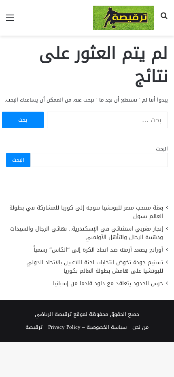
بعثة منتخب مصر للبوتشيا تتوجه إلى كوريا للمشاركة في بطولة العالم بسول (86, 212)
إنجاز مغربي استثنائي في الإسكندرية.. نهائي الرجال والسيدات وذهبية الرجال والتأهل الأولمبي (86, 233)
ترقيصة (33, 327)
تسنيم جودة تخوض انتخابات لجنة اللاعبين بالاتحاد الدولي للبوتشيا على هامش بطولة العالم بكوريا (94, 266)
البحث (162, 149)
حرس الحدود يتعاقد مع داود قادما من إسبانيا (107, 283)
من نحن (140, 327)
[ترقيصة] (123, 18)
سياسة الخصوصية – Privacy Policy (87, 327)
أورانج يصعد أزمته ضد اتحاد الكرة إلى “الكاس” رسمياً (98, 250)
